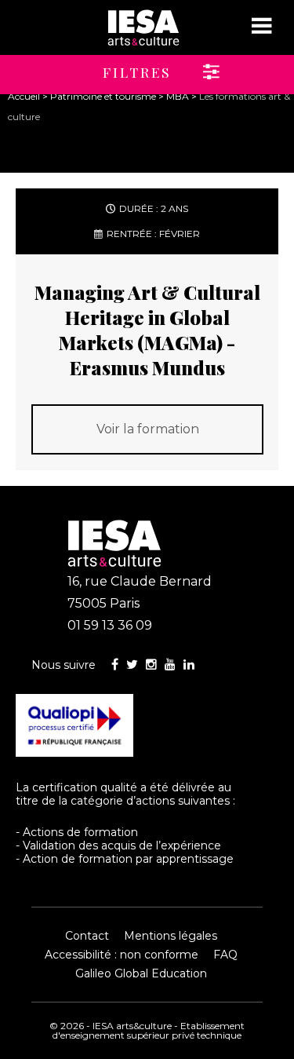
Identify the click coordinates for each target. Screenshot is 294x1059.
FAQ (225, 955)
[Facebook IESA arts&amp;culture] (114, 664)
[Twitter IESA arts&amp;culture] (132, 664)
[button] (111, 67)
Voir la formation (147, 429)
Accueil (24, 96)
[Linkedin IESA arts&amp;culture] (188, 664)
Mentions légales (170, 936)
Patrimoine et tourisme (103, 96)
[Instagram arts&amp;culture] (151, 664)
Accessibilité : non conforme (121, 955)
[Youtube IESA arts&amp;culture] (170, 664)
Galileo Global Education (141, 973)
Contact (87, 936)
